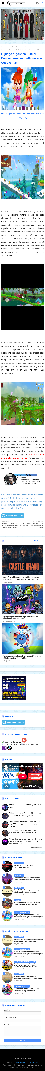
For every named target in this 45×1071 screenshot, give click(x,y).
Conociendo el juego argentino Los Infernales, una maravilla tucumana (27, 879)
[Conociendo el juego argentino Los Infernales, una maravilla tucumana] (7, 878)
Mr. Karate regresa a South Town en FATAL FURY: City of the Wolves (27, 965)
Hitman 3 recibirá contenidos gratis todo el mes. (25, 806)
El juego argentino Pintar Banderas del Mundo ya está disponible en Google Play (22, 657)
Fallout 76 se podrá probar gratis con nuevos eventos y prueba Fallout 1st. (23, 831)
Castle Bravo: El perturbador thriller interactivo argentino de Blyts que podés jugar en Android (21, 578)
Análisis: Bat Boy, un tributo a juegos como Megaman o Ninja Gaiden (27, 903)
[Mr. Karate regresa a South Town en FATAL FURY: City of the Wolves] (7, 965)
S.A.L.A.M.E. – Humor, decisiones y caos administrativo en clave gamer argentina (28, 892)
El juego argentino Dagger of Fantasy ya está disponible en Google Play (25, 814)
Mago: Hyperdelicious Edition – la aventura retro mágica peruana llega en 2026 (28, 917)
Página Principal (7, 47)
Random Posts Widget (37, 847)
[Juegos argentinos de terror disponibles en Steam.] (7, 866)
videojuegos (19, 47)
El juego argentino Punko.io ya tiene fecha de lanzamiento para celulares (20, 618)
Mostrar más (38, 541)
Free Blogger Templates (23, 1065)
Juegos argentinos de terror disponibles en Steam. (24, 866)
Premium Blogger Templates (27, 1062)
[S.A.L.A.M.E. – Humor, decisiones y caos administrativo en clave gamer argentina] (7, 891)
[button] (42, 3)
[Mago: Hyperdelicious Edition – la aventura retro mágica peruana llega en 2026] (7, 915)
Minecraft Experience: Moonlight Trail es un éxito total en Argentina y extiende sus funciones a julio (26, 841)
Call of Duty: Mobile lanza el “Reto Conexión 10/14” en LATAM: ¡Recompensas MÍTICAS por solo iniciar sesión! (28, 992)
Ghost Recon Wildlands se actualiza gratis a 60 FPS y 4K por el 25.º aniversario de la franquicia (25, 824)
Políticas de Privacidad (22, 1058)
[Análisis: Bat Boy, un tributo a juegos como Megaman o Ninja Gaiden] (7, 903)
